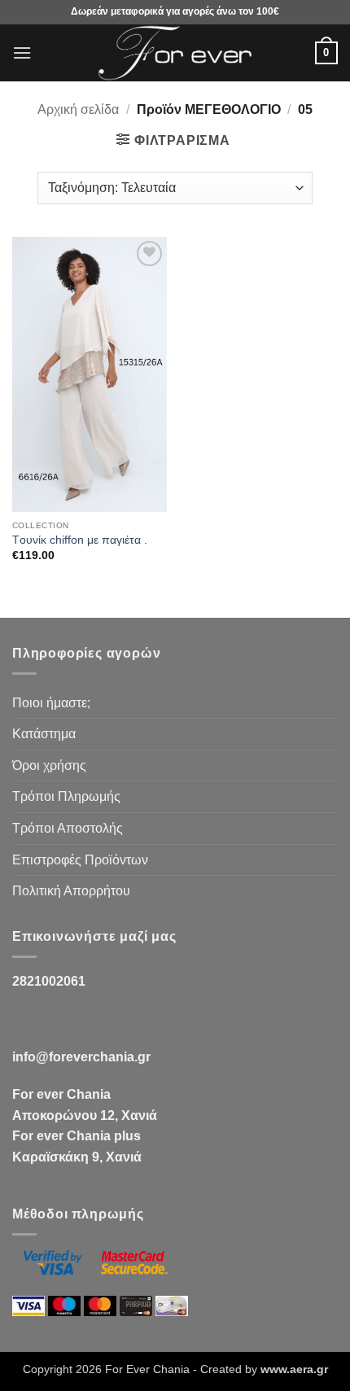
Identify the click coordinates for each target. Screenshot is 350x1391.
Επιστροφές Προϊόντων (80, 860)
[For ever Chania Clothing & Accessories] (175, 52)
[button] (22, 52)
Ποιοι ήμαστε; (51, 703)
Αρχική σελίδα (78, 109)
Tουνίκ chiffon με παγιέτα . (79, 540)
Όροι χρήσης (49, 765)
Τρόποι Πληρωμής (66, 796)
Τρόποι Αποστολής (67, 828)
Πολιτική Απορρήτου (71, 891)
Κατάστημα (44, 734)
